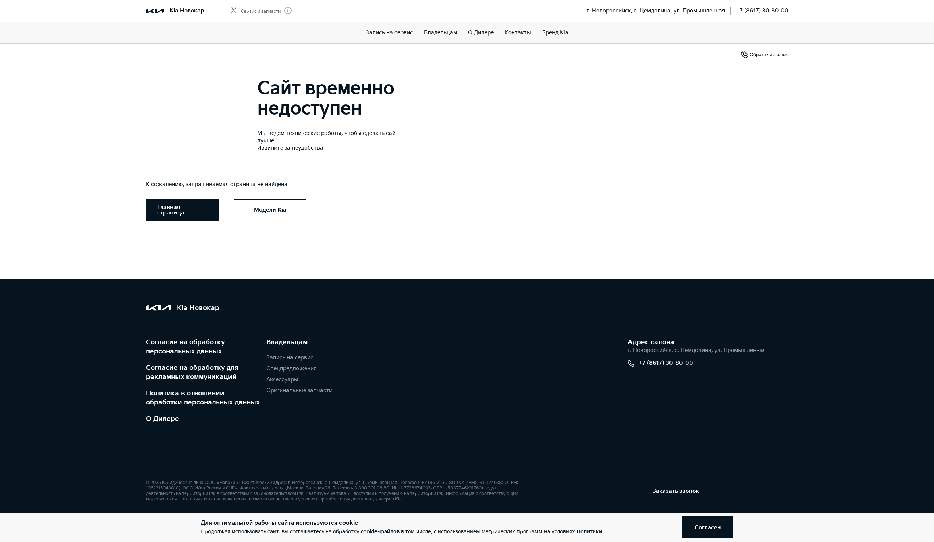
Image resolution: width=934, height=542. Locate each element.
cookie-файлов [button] (380, 532)
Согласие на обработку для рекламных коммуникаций (192, 372)
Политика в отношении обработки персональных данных (203, 398)
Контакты (518, 32)
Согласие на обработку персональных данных (185, 346)
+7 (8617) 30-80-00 (762, 10)
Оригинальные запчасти (299, 390)
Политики (589, 532)
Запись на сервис (389, 32)
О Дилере (162, 419)
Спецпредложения (291, 368)
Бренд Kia (555, 32)
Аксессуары (282, 379)
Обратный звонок (769, 55)
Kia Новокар (187, 10)
